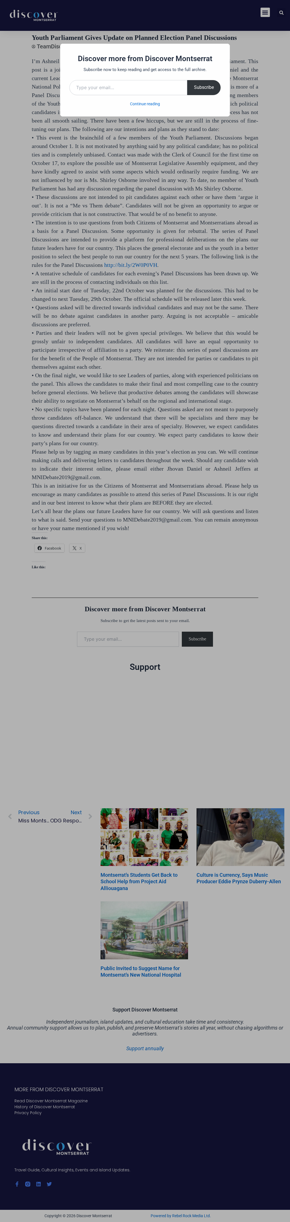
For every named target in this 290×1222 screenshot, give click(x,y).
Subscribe (204, 87)
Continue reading (145, 104)
